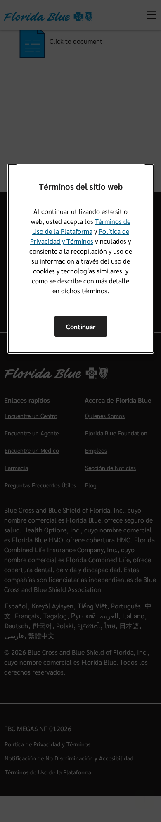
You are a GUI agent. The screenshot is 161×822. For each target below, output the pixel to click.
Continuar (80, 326)
